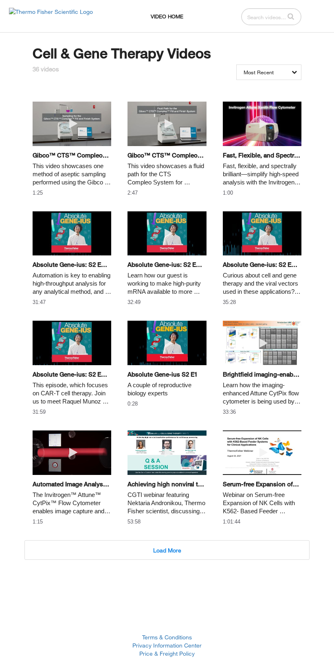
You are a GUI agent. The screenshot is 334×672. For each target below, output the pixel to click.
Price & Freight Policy (167, 653)
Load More (167, 550)
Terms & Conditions (167, 637)
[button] (290, 16)
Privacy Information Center (167, 645)
